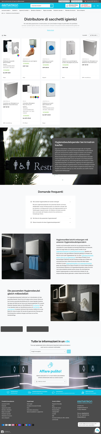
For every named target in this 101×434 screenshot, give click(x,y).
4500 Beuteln (11, 309)
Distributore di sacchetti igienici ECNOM (8, 61)
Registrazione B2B (65, 1)
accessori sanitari (6, 10)
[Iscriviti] (64, 381)
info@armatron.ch (81, 417)
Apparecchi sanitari (23, 10)
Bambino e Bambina (36, 10)
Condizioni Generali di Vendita (34, 406)
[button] (98, 6)
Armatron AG (7, 431)
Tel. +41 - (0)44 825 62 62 (83, 413)
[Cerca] (69, 351)
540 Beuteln (36, 307)
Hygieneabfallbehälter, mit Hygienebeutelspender (79, 263)
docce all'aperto (5, 417)
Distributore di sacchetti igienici (13, 13)
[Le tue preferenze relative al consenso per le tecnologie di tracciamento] (2, 432)
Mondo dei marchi (77, 1)
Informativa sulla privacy (32, 410)
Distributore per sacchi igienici (30, 61)
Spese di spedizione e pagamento (35, 411)
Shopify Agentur (3, 432)
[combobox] (41, 6)
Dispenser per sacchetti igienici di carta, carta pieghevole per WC (70, 61)
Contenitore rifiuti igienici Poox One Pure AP (28, 104)
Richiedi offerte (55, 410)
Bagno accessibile (6, 411)
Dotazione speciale (57, 10)
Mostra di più (50, 30)
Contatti (54, 413)
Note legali (29, 404)
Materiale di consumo (7, 415)
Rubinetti (14, 10)
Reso (28, 408)
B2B (53, 415)
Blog (53, 406)
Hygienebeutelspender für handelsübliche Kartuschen (70, 251)
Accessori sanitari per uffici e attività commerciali (60, 418)
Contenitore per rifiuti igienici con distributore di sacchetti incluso (90, 61)
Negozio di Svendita (57, 404)
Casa (4, 13)
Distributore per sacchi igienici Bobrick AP (48, 61)
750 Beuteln (36, 305)
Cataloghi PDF (55, 411)
